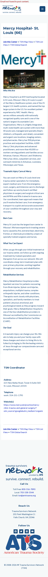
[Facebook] (16, 531)
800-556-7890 (28, 489)
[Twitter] (21, 531)
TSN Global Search (18, 45)
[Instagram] (27, 531)
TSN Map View (26, 42)
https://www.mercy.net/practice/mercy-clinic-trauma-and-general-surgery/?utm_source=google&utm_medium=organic (23, 408)
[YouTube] (32, 531)
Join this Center (10, 42)
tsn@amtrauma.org (27, 495)
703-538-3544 (27, 492)
